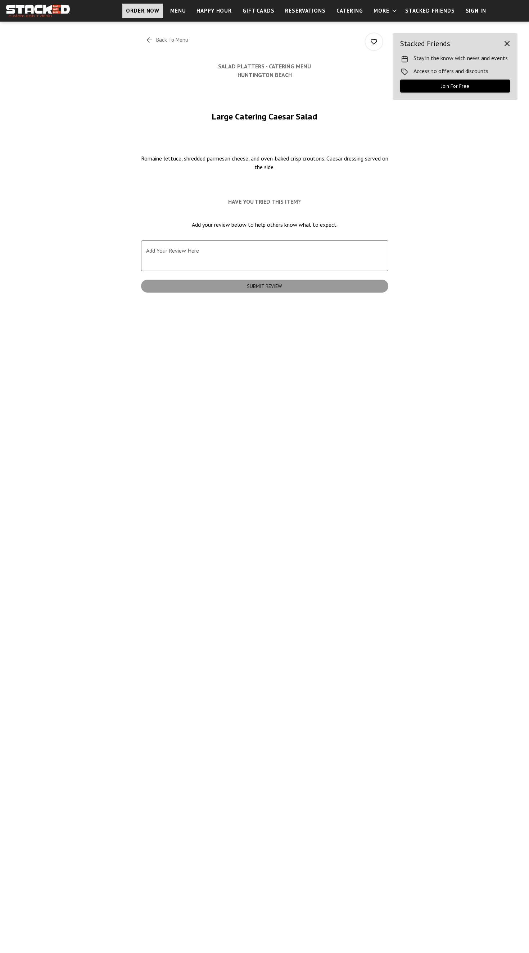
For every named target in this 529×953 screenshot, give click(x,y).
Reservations (305, 10)
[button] (385, 11)
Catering (349, 10)
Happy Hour (214, 10)
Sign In (476, 10)
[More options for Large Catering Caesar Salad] (374, 41)
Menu (178, 10)
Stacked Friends (430, 10)
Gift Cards (259, 10)
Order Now (142, 10)
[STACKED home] (38, 11)
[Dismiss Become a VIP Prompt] (507, 43)
